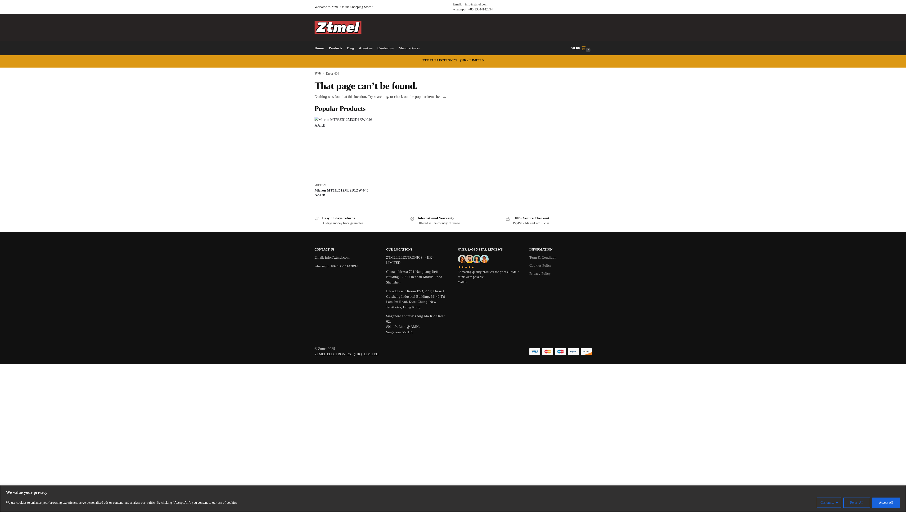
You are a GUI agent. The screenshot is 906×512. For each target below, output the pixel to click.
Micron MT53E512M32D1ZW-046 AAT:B (342, 192)
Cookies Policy (540, 265)
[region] (453, 498)
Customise (827, 502)
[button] (581, 48)
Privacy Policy (540, 273)
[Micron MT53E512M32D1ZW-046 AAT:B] (347, 149)
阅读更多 (346, 203)
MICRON (320, 185)
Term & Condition (542, 257)
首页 (318, 73)
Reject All (856, 502)
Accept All (886, 502)
